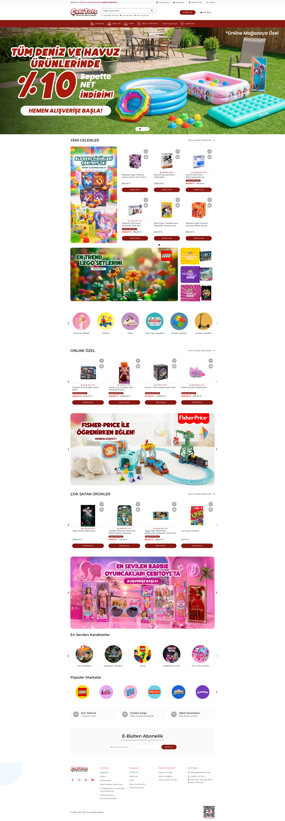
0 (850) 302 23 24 (197, 776)
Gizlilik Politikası (106, 795)
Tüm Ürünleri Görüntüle (200, 140)
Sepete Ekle (88, 402)
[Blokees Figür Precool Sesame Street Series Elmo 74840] (199, 210)
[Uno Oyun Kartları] (161, 516)
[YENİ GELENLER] (93, 194)
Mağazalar (104, 772)
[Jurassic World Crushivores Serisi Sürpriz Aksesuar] (88, 516)
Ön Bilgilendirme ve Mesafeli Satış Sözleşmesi (112, 789)
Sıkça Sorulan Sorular (168, 780)
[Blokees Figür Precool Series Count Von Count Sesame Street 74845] (135, 161)
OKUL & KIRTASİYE (137, 784)
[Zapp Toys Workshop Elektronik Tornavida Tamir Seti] (124, 516)
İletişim (103, 776)
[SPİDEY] (202, 692)
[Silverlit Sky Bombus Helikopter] (167, 161)
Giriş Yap (188, 12)
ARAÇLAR (133, 776)
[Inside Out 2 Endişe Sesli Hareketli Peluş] (88, 372)
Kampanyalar (105, 780)
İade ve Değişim (166, 776)
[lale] (198, 293)
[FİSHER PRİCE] (178, 692)
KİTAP (131, 780)
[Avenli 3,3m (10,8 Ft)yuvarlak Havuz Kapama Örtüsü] (199, 161)
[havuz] (142, 80)
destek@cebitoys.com (200, 772)
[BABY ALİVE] (154, 692)
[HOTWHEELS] (82, 692)
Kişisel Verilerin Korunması (111, 784)
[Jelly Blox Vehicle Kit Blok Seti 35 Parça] (197, 372)
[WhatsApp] (10, 810)
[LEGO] (106, 692)
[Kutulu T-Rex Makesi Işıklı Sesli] (124, 372)
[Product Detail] (146, 157)
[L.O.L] (130, 692)
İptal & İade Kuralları (108, 798)
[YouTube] (92, 780)
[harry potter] (198, 256)
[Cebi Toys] (79, 769)
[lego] (124, 274)
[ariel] (198, 274)
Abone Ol (169, 747)
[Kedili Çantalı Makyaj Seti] (161, 372)
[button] (137, 129)
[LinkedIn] (86, 780)
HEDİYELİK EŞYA (136, 788)
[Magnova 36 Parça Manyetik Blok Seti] (135, 210)
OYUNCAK (133, 772)
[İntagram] (79, 780)
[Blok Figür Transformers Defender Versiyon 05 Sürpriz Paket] (167, 210)
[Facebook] (72, 780)
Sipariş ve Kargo (165, 772)
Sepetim (206, 12)
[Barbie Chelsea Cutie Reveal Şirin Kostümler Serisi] (197, 516)
